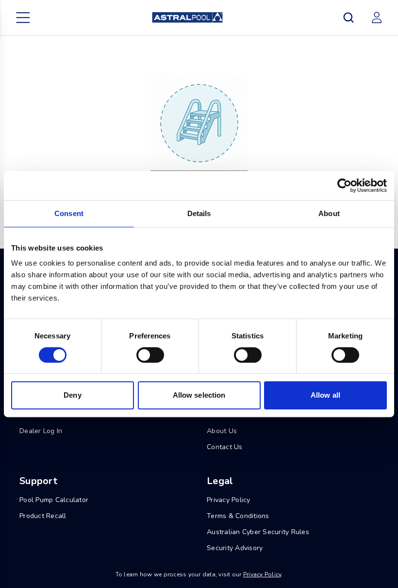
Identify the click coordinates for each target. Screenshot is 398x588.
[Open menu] (23, 17)
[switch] (150, 355)
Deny (72, 395)
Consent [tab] (68, 213)
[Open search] (348, 17)
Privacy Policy (262, 574)
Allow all (325, 395)
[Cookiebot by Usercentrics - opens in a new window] (344, 185)
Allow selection (199, 395)
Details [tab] (199, 213)
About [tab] (329, 213)
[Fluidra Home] (187, 17)
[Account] (376, 17)
